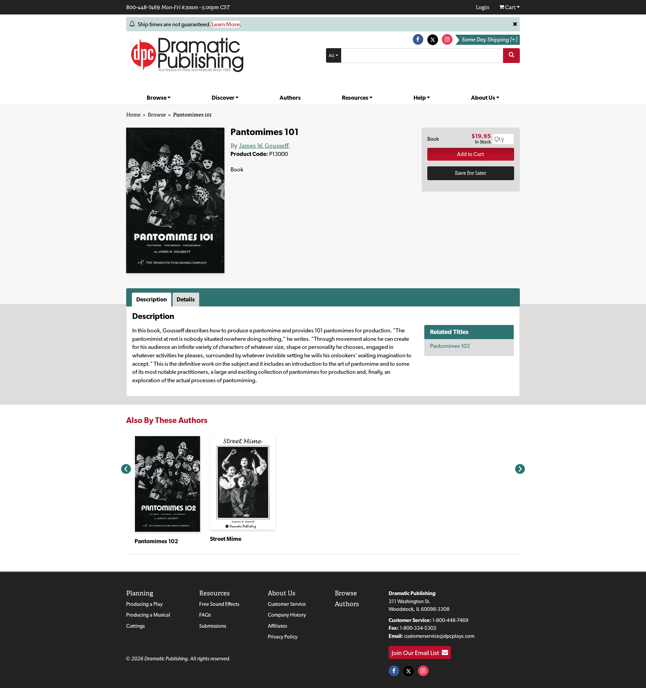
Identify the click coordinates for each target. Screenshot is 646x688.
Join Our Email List (417, 652)
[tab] (152, 300)
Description (151, 299)
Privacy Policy (282, 636)
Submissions (212, 626)
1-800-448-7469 (450, 620)
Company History (287, 615)
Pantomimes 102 (450, 345)
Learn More (226, 24)
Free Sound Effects (219, 604)
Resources (355, 97)
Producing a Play (144, 604)
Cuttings (135, 626)
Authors (290, 97)
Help (420, 97)
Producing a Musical (148, 615)
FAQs (205, 615)
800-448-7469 (143, 7)
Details (186, 299)
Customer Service (287, 604)
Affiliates (277, 626)
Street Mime (225, 538)
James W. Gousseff (264, 146)
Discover (224, 97)
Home (133, 114)
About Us (483, 97)
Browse (157, 97)
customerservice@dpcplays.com (439, 636)
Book (433, 139)
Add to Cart (470, 154)
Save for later (471, 172)
